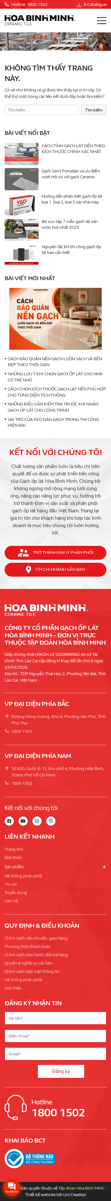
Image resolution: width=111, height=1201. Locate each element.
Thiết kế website (40, 1194)
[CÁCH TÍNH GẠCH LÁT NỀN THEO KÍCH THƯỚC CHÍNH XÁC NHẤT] (22, 154)
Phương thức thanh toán (28, 946)
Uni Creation (74, 1194)
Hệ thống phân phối (23, 876)
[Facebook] (9, 821)
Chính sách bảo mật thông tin (32, 971)
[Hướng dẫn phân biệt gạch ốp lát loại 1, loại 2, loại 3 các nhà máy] (22, 204)
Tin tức (11, 884)
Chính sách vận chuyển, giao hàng (36, 938)
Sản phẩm (14, 866)
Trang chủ (14, 849)
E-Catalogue (94, 4)
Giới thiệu (13, 857)
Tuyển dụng (16, 892)
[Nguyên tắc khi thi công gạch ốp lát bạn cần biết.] (22, 255)
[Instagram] (37, 821)
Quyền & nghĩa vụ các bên (28, 963)
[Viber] (51, 821)
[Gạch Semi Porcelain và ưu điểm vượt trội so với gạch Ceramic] (22, 179)
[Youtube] (23, 821)
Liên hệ (11, 901)
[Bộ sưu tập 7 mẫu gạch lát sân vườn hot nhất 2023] (22, 230)
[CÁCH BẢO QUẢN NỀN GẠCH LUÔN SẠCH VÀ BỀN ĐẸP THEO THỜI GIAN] (55, 318)
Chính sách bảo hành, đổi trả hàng (36, 954)
